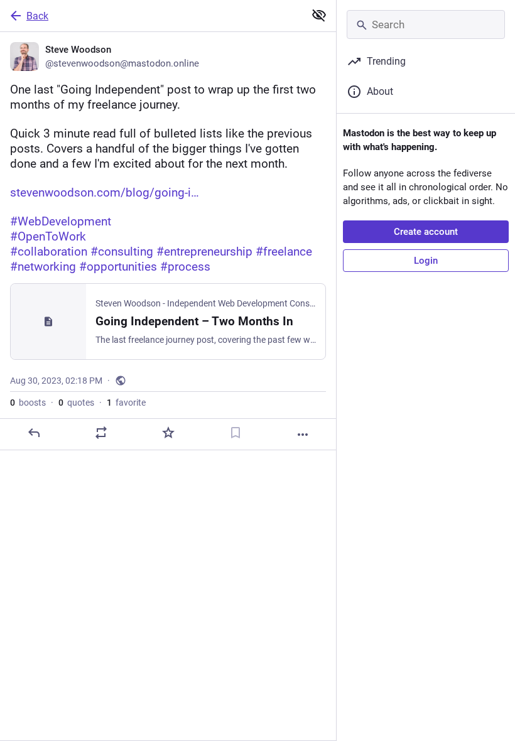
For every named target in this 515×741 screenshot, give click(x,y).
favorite (126, 403)
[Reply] (33, 432)
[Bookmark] (235, 432)
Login (426, 260)
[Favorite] (168, 432)
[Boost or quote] (101, 432)
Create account (426, 231)
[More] (302, 434)
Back (37, 16)
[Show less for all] (319, 15)
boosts (28, 403)
